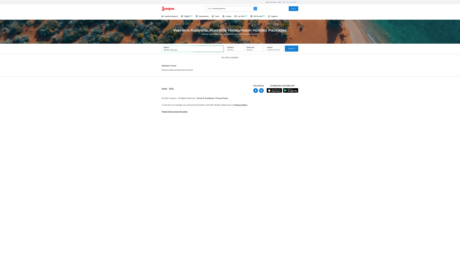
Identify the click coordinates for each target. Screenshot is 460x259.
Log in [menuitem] (293, 9)
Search (291, 48)
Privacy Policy (221, 98)
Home (164, 88)
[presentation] (231, 8)
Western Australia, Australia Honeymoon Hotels (177, 70)
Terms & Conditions (205, 98)
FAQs (171, 88)
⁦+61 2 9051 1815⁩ (291, 2)
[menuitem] (169, 16)
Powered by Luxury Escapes (175, 111)
